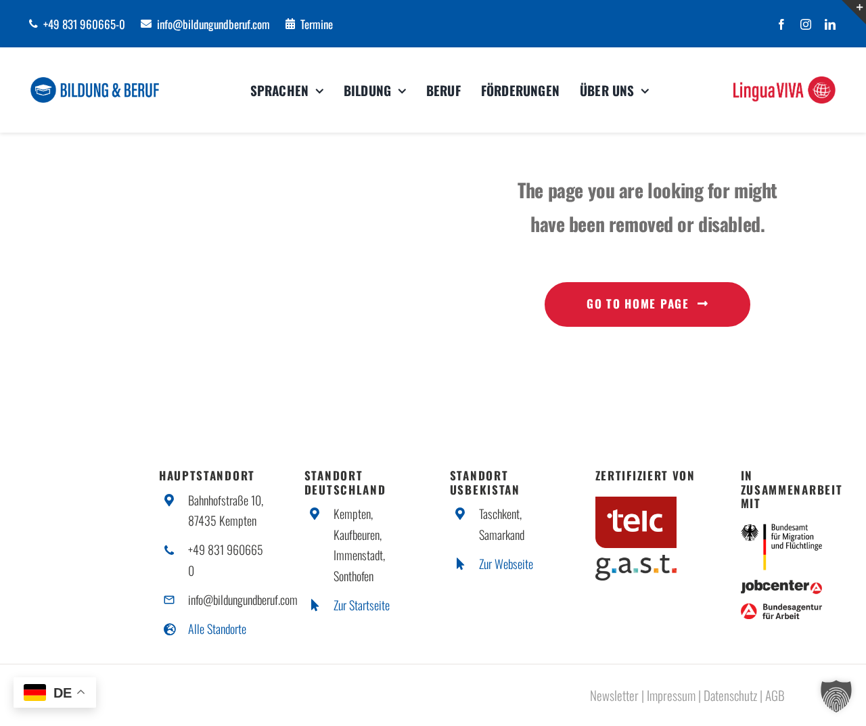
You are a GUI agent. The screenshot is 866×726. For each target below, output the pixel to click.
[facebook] (781, 24)
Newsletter (614, 694)
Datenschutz (730, 694)
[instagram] (805, 24)
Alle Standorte (217, 628)
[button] (836, 696)
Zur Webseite (506, 563)
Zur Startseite (362, 605)
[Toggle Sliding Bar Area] (854, 12)
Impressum (671, 694)
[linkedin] (830, 24)
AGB (775, 694)
